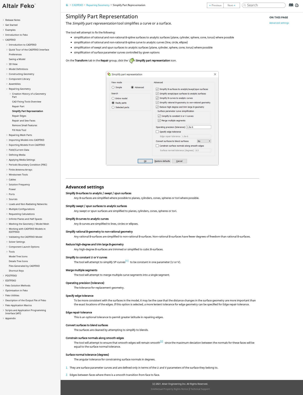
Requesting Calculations (22, 213)
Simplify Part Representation (27, 111)
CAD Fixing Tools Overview (26, 101)
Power (12, 189)
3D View (13, 64)
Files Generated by (24, 265)
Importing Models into (26, 139)
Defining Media (17, 154)
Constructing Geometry (21, 73)
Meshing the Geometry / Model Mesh (29, 223)
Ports (12, 194)
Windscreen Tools (18, 174)
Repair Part (18, 106)
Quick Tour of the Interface (29, 49)
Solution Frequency (19, 184)
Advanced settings (279, 22)
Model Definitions (18, 69)
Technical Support (200, 388)
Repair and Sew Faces (23, 120)
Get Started (11, 24)
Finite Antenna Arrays (20, 169)
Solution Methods (17, 285)
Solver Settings (17, 241)
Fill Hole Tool (19, 130)
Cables (12, 179)
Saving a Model (17, 59)
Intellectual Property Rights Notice (169, 388)
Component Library (19, 78)
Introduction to (16, 34)
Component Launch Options (24, 246)
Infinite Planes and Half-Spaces (25, 218)
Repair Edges (19, 115)
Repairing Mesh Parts (20, 134)
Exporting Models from (27, 144)
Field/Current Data (19, 149)
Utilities (12, 295)
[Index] (290, 8)
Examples (10, 29)
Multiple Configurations (22, 208)
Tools (12, 251)
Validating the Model (25, 236)
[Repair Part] (215, 5)
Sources (13, 199)
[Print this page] (297, 7)
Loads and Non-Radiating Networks (28, 204)
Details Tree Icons (18, 261)
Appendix (10, 318)
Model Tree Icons (18, 256)
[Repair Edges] (232, 5)
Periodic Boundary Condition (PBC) (28, 164)
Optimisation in (16, 290)
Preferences (15, 54)
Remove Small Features (24, 125)
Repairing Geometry (20, 88)
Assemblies (15, 83)
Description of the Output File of (25, 300)
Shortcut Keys (16, 270)
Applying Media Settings (22, 159)
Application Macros (18, 305)
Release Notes (12, 19)
